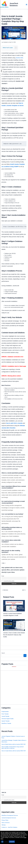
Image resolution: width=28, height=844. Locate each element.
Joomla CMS (19, 57)
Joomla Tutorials (5, 716)
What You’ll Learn (8, 47)
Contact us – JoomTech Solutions (9, 827)
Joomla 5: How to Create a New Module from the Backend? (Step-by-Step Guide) (14, 634)
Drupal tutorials (5, 711)
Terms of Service (6, 822)
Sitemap (3, 824)
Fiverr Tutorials (5, 714)
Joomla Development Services (9, 817)
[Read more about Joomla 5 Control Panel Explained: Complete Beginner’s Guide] (14, 605)
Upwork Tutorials (5, 721)
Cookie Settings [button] (4, 841)
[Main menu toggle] (26, 4)
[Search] (25, 655)
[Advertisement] (14, 687)
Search (3, 653)
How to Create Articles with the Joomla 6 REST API (14, 750)
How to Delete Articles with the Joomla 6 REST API (13, 744)
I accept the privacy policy (8, 581)
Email (3, 576)
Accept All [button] (12, 841)
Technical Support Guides (8, 718)
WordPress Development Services (10, 815)
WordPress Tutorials (6, 723)
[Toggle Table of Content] (15, 47)
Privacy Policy (5, 820)
